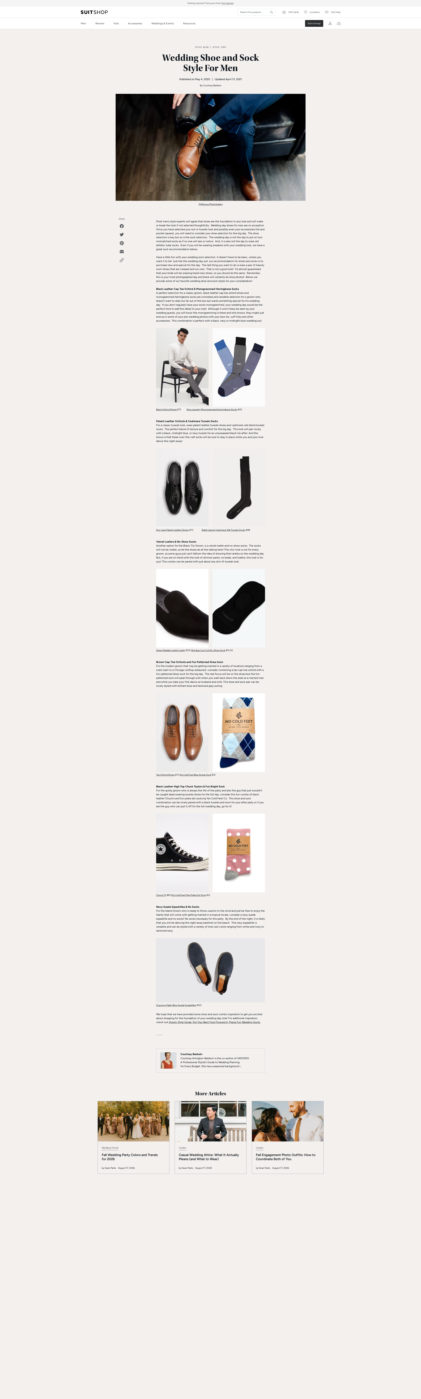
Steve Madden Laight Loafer (170, 650)
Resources (189, 23)
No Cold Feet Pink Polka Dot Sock (188, 895)
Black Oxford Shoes (166, 409)
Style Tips (219, 47)
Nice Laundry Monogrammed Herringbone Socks (212, 409)
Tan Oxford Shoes (165, 774)
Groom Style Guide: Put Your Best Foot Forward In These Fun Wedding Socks (214, 1022)
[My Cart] (338, 23)
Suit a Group (314, 23)
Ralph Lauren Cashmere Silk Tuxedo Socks (223, 530)
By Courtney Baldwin (210, 85)
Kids (116, 23)
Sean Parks (110, 1168)
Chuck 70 (161, 895)
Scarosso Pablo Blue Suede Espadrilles (176, 1005)
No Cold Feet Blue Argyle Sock (195, 774)
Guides (182, 1147)
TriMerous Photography (211, 204)
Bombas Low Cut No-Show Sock (208, 650)
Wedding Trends (110, 1147)
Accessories (135, 23)
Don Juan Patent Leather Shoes (172, 530)
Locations (315, 12)
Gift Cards (293, 12)
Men (83, 23)
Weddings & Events (162, 23)
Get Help (335, 12)
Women (99, 23)
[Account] (330, 23)
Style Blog (202, 47)
